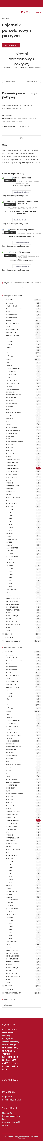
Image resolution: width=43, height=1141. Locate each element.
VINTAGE (25, 183)
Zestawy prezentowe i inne (16, 356)
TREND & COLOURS (12, 604)
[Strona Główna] (2, 68)
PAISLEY (8, 536)
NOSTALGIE (10, 506)
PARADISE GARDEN (12, 548)
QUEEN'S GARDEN (12, 557)
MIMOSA (9, 495)
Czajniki (8, 312)
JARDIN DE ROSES (12, 462)
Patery (8, 338)
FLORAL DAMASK (11, 427)
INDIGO (8, 456)
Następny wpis (32, 82)
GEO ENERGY (10, 436)
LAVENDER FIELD (11, 477)
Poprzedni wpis (11, 82)
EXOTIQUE (9, 424)
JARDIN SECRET (11, 465)
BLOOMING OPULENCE (13, 383)
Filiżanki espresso (33, 256)
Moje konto (7, 1113)
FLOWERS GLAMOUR (13, 430)
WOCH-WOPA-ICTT (13, 625)
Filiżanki (8, 321)
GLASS (8, 439)
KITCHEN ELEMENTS (12, 471)
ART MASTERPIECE (12, 374)
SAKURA (8, 595)
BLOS (11, 569)
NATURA (8, 501)
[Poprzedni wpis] (3, 81)
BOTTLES (9, 386)
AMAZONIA (10, 366)
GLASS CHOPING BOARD (14, 442)
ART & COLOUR (11, 371)
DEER (7, 409)
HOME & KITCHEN (12, 454)
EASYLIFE (9, 415)
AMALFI (8, 363)
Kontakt (6, 1125)
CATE (11, 572)
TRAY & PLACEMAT (12, 601)
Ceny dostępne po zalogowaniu (15, 126)
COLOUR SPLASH (12, 401)
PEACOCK (9, 554)
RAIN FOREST (10, 560)
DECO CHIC (10, 407)
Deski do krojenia (12, 315)
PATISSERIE (9, 551)
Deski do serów (11, 318)
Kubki (28, 233)
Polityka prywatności (11, 1100)
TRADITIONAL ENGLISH (13, 598)
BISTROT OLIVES (11, 380)
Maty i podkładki (12, 329)
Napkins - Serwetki (12, 335)
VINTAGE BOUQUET (12, 616)
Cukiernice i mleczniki (14, 309)
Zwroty (5, 1119)
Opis (21, 138)
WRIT (11, 530)
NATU (11, 583)
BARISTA (9, 377)
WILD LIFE (9, 619)
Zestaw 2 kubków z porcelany (21, 236)
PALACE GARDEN (11, 539)
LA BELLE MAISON (11, 474)
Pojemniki (9, 341)
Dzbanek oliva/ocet (21, 186)
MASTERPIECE (10, 489)
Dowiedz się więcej (21, 192)
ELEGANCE (9, 418)
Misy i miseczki (11, 332)
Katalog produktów (11, 1116)
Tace (30, 207)
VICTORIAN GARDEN (13, 610)
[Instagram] (21, 3)
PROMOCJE (9, 637)
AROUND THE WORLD (13, 368)
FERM (11, 510)
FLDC (10, 575)
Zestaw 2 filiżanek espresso (21, 260)
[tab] (21, 138)
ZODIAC (8, 630)
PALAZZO (9, 542)
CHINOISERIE (10, 392)
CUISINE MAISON (11, 404)
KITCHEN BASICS (16, 121)
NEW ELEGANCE (11, 503)
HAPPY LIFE (9, 445)
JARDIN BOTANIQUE (13, 459)
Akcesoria (9, 303)
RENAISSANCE (11, 563)
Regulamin (7, 1097)
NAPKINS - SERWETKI (13, 498)
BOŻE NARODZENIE (12, 389)
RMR (10, 586)
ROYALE (8, 592)
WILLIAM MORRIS (11, 622)
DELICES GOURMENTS (13, 412)
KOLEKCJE (5, 121)
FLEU (10, 513)
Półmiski (9, 344)
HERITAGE (9, 451)
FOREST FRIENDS (11, 433)
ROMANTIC (9, 566)
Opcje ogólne (11, 45)
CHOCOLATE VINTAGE (13, 395)
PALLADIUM (9, 545)
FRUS (11, 516)
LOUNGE (8, 480)
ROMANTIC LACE (11, 589)
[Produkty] (39, 81)
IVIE (10, 581)
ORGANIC (9, 533)
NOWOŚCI (8, 634)
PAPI (10, 524)
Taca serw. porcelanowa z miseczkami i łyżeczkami (21, 212)
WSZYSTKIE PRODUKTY (19, 118)
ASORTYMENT (32, 118)
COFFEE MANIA (11, 398)
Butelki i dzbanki (33, 182)
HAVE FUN (9, 448)
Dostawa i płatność (11, 1122)
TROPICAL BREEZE (12, 607)
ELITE (7, 421)
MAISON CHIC (10, 483)
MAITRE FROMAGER (12, 486)
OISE (10, 521)
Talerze (8, 353)
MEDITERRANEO (11, 492)
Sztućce (9, 347)
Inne (10, 519)
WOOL (39, 233)
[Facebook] (19, 3)
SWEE (11, 527)
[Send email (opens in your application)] (23, 3)
